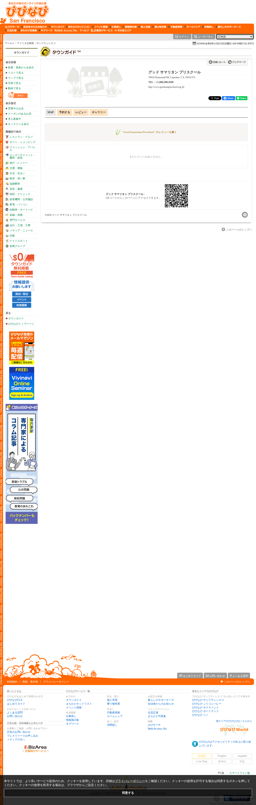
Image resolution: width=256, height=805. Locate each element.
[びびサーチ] (12, 27)
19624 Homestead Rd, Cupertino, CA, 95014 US (171, 77)
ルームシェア (115, 716)
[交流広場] (10, 30)
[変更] (245, 215)
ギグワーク (72, 723)
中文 (242, 761)
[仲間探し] (208, 27)
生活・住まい (17, 173)
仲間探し (112, 724)
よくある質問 (15, 712)
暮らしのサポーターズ (161, 699)
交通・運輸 (16, 168)
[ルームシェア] (192, 27)
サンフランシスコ (46, 43)
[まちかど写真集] (27, 30)
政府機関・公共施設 (21, 199)
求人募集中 (14, 119)
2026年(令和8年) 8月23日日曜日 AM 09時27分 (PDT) (225, 43)
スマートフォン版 (239, 772)
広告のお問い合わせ (18, 731)
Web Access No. (157, 728)
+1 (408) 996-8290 (164, 82)
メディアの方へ (16, 739)
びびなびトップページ (21, 323)
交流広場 (153, 712)
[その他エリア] (123, 30)
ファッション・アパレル (23, 148)
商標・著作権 (30, 681)
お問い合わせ (15, 716)
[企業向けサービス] (102, 30)
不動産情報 (113, 712)
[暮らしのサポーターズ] (228, 27)
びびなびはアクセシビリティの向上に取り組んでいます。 (225, 743)
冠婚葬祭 (15, 183)
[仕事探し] (115, 27)
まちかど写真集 (157, 716)
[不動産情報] (175, 27)
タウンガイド (21, 52)
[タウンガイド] (56, 27)
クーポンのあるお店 (19, 113)
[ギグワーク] (45, 30)
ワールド (9, 43)
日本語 (202, 755)
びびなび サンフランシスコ (208, 699)
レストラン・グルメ (21, 137)
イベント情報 (74, 707)
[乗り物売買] (159, 27)
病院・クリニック (20, 194)
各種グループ (17, 246)
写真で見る (14, 83)
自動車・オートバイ (21, 209)
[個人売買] (144, 27)
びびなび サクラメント (205, 707)
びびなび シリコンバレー (206, 703)
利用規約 (12, 681)
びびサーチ (154, 724)
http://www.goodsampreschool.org (164, 87)
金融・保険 (16, 215)
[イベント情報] (100, 27)
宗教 (12, 235)
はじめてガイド (16, 703)
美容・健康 (16, 189)
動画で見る (14, 88)
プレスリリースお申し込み (22, 735)
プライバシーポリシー (56, 681)
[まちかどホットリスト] (78, 27)
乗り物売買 (113, 703)
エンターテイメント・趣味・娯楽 (23, 156)
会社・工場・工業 (20, 225)
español (242, 755)
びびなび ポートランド (205, 711)
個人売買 (112, 699)
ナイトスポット (19, 241)
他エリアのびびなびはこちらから (234, 721)
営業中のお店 (16, 108)
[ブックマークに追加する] (237, 62)
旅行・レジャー (19, 163)
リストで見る (16, 72)
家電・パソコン (19, 204)
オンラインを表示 (18, 124)
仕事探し (71, 716)
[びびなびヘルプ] (84, 30)
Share (230, 98)
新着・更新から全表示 (21, 67)
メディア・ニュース (21, 230)
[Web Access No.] (66, 30)
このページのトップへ (237, 681)
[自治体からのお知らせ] (34, 27)
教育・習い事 (17, 178)
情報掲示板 (72, 719)
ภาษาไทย (201, 761)
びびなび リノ (200, 714)
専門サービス (17, 220)
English (222, 755)
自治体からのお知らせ (161, 703)
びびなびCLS (14, 699)
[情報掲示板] (130, 27)
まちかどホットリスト (79, 703)
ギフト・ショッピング (23, 142)
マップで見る (16, 78)
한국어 (222, 761)
